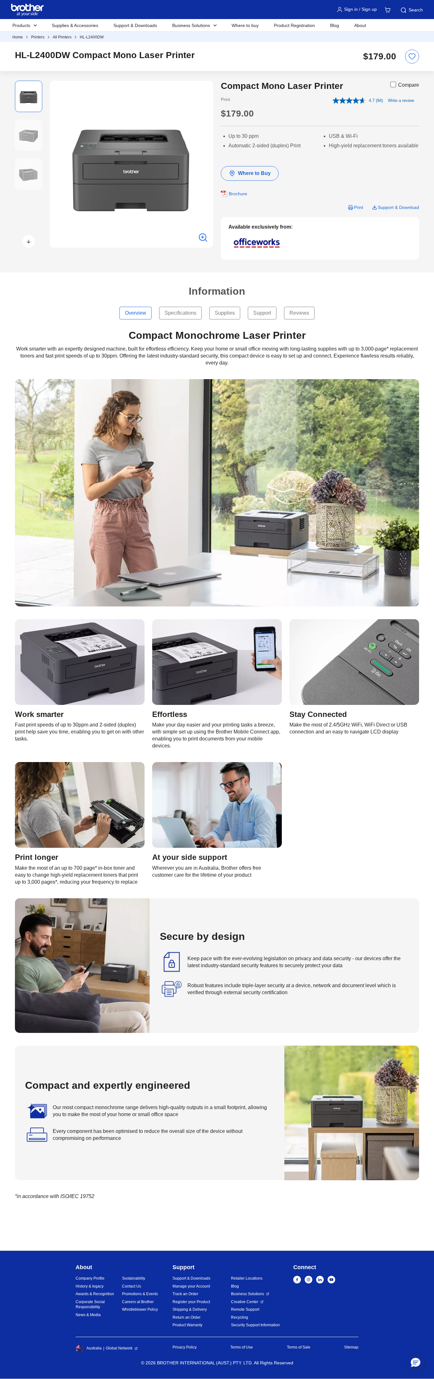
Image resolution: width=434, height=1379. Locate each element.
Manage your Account (191, 1286)
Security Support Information (255, 1325)
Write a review (401, 100)
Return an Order (186, 1317)
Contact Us (131, 1286)
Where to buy (245, 25)
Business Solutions (247, 1294)
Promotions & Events (140, 1294)
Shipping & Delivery (190, 1309)
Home (17, 37)
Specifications (180, 313)
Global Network (119, 1348)
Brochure (238, 193)
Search (416, 9)
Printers (37, 37)
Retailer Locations (246, 1278)
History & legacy (90, 1286)
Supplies (225, 313)
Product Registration (294, 25)
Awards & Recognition (95, 1294)
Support (262, 313)
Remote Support (245, 1309)
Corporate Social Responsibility (90, 1304)
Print (358, 207)
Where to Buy (254, 173)
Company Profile (90, 1278)
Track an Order (185, 1294)
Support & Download (398, 207)
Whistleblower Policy (140, 1309)
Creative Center (244, 1302)
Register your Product (191, 1302)
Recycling (239, 1317)
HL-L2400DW (92, 37)
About (360, 25)
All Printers (62, 37)
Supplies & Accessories (75, 25)
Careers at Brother (138, 1302)
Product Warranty (187, 1325)
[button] (28, 241)
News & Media (88, 1315)
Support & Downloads (135, 25)
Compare (408, 85)
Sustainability (133, 1278)
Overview (135, 313)
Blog (334, 25)
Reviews (299, 313)
